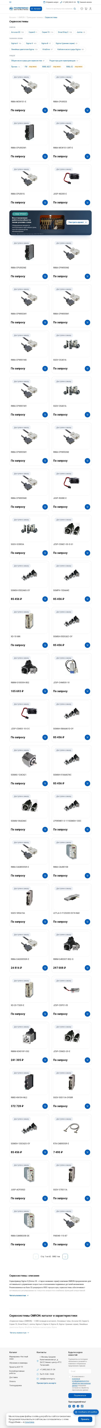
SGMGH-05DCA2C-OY (62, 636)
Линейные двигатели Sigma (24, 49)
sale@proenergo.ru (47, 1379)
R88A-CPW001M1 (19, 406)
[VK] (74, 1406)
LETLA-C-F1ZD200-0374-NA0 (66, 913)
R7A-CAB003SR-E (61, 1143)
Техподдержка (15, 1385)
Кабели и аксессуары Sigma (71, 49)
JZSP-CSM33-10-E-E (20, 728)
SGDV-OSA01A (59, 406)
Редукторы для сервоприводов (64, 61)
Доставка (13, 1377)
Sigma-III (46, 43)
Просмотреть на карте (46, 1383)
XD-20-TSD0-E (17, 1005)
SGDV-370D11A (60, 1190)
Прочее (15, 67)
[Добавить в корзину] (45, 110)
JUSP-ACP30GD (18, 1190)
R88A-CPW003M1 (19, 452)
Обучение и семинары (18, 1363)
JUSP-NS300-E (60, 194)
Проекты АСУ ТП (16, 1367)
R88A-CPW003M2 (61, 267)
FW (30, 67)
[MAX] (82, 1406)
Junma (81, 32)
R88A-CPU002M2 (18, 267)
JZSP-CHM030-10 (61, 682)
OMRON (21, 17)
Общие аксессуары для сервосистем (28, 61)
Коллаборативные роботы (17, 1372)
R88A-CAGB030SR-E (20, 867)
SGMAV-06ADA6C (18, 821)
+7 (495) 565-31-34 (47, 1370)
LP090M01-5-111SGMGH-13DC (67, 821)
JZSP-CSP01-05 (60, 1005)
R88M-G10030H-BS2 (20, 682)
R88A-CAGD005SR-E (20, 959)
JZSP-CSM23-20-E (61, 1051)
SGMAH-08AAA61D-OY (63, 728)
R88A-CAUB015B (60, 867)
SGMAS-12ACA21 (18, 775)
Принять (85, 1419)
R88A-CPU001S (18, 194)
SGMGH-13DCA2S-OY (20, 1143)
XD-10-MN (15, 636)
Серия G (33, 32)
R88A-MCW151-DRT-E (63, 148)
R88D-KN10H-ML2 (19, 1097)
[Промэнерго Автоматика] (18, 9)
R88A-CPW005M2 (19, 498)
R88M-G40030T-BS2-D (63, 959)
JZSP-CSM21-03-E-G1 (63, 544)
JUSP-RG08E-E (60, 498)
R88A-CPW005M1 (61, 314)
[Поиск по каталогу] (60, 9)
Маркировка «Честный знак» (18, 1358)
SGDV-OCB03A (17, 544)
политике (29, 1422)
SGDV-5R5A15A (18, 913)
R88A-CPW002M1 (19, 314)
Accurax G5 (17, 32)
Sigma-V (31, 43)
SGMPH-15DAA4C (61, 590)
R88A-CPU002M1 (18, 148)
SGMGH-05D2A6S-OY (20, 590)
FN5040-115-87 (60, 1236)
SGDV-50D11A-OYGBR (63, 1097)
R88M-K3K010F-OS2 (20, 1051)
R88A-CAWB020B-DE (20, 1236)
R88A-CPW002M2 (61, 452)
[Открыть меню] (10, 2)
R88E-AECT (51, 67)
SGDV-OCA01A (59, 360)
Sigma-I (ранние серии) (66, 43)
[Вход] (90, 9)
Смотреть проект (76, 222)
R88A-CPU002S (60, 101)
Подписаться (80, 1395)
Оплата (12, 1381)
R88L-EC (74, 67)
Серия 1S (47, 32)
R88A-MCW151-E (18, 101)
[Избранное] (82, 9)
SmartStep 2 (65, 32)
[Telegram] (78, 1406)
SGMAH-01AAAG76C (62, 775)
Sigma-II (16, 43)
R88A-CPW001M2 (19, 360)
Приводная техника (35, 17)
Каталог (12, 17)
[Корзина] (86, 9)
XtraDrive (47, 49)
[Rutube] (69, 1406)
